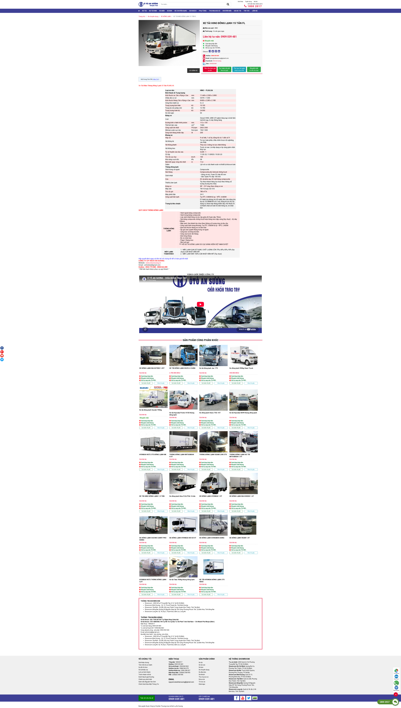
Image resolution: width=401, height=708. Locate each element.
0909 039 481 (215, 55)
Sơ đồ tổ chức (143, 667)
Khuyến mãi (227, 11)
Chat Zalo (396, 679)
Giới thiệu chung (144, 662)
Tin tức (247, 11)
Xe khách (192, 11)
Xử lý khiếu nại (143, 670)
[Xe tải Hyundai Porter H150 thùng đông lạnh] (183, 409)
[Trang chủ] (139, 11)
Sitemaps (202, 684)
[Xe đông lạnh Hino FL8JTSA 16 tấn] (183, 492)
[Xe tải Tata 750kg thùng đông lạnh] (183, 576)
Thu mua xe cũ (214, 11)
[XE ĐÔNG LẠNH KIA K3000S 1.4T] (243, 492)
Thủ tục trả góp (239, 69)
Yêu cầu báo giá (210, 69)
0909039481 (213, 63)
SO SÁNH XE (193, 70)
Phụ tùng (202, 11)
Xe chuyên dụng (180, 11)
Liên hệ (254, 11)
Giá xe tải (237, 11)
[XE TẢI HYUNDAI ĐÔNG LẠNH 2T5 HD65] (213, 576)
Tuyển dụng (248, 1)
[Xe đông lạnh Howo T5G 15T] (213, 409)
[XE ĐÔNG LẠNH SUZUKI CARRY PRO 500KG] (153, 534)
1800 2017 (255, 6)
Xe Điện (162, 11)
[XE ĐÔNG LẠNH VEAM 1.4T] (243, 534)
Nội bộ (255, 1)
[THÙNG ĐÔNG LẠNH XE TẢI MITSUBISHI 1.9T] (243, 451)
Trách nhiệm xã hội (145, 674)
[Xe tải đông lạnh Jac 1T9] (213, 364)
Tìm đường (396, 673)
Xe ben (169, 11)
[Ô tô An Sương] (148, 4)
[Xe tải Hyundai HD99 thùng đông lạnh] (243, 409)
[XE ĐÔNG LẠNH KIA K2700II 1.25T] (153, 364)
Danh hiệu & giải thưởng (146, 677)
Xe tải (144, 11)
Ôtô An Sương (217, 61)
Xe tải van (202, 665)
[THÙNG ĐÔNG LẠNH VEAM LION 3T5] (213, 451)
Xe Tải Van (153, 11)
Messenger (396, 690)
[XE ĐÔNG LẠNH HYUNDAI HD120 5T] (183, 534)
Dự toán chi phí (224, 69)
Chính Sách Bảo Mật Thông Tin (149, 684)
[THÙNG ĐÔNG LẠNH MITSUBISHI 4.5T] (183, 451)
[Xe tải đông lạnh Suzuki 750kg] (153, 407)
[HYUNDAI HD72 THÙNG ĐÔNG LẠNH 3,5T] (153, 576)
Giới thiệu (240, 1)
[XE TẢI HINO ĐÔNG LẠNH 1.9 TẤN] (153, 492)
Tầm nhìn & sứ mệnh (145, 665)
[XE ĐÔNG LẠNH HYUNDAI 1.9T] (213, 492)
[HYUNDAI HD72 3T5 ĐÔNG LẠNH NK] (153, 451)
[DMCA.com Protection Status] (255, 698)
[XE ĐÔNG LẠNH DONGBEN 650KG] (213, 534)
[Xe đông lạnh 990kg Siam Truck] (243, 364)
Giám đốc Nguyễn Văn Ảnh (147, 682)
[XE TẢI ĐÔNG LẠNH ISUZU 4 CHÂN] (183, 364)
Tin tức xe (202, 682)
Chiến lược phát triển (145, 679)
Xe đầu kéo (202, 672)
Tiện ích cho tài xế (146, 698)
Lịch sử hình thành (144, 672)
